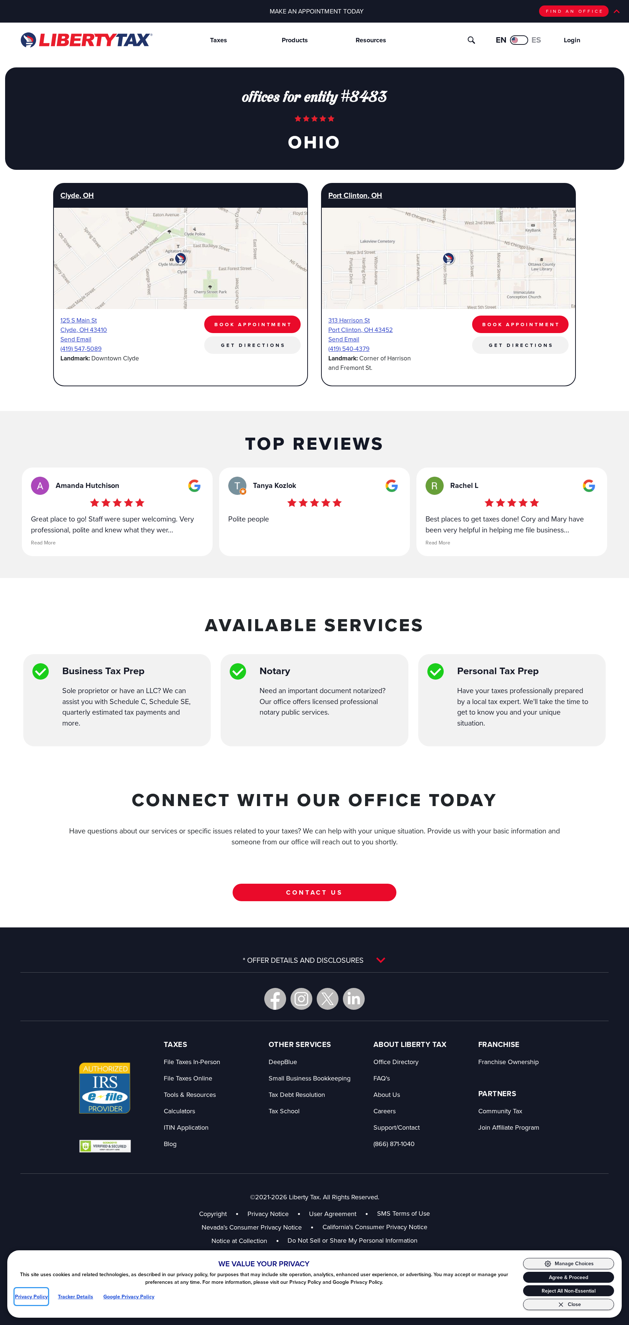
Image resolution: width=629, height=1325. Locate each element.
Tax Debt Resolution (297, 1094)
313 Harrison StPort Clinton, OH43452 (360, 325)
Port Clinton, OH (355, 195)
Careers (384, 1110)
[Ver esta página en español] (519, 40)
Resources (371, 40)
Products (295, 40)
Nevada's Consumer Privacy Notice (258, 1227)
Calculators (179, 1110)
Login (572, 40)
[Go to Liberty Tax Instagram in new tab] (301, 999)
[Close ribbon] (616, 11)
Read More (43, 542)
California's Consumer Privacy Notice (375, 1226)
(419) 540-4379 (348, 348)
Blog (170, 1143)
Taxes (218, 40)
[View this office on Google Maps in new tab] (194, 486)
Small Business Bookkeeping (310, 1078)
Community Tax (500, 1110)
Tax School (284, 1110)
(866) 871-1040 (394, 1143)
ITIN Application (186, 1127)
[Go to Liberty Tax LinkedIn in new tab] (354, 999)
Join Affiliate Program (508, 1127)
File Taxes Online (188, 1078)
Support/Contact (396, 1127)
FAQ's (381, 1078)
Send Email (75, 339)
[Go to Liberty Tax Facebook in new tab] (275, 999)
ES (536, 40)
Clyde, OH (77, 195)
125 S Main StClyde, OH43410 (83, 325)
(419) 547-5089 (81, 348)
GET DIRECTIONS (253, 345)
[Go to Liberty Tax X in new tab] (328, 999)
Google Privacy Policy (128, 1296)
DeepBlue (283, 1061)
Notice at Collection (245, 1240)
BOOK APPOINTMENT (253, 324)
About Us (386, 1094)
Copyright (213, 1213)
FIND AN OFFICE (575, 11)
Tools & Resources (190, 1094)
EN (501, 40)
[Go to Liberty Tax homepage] (86, 40)
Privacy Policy (31, 1296)
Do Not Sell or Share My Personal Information (353, 1240)
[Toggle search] (471, 40)
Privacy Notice (268, 1213)
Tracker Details (75, 1296)
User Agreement (332, 1213)
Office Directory (396, 1061)
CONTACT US (314, 892)
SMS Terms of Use (403, 1213)
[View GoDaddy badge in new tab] (105, 1146)
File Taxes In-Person (192, 1061)
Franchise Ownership (508, 1061)
